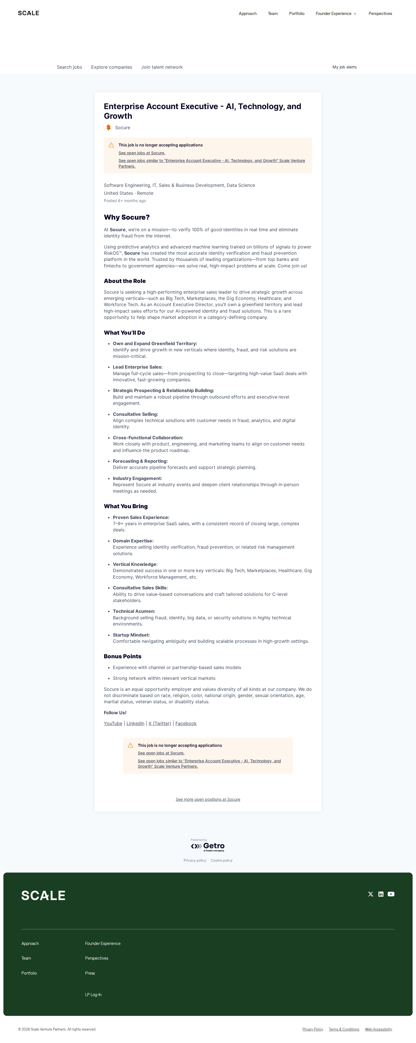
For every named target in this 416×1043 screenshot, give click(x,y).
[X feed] (370, 895)
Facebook (186, 723)
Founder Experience (103, 943)
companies (111, 67)
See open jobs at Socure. (142, 152)
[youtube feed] (391, 895)
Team (273, 13)
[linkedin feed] (381, 895)
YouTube (113, 723)
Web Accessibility (378, 1029)
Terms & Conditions (344, 1029)
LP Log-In (93, 994)
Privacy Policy (313, 1029)
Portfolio (297, 13)
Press (90, 973)
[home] (28, 13)
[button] (336, 13)
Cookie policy (222, 860)
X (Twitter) (160, 723)
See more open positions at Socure (208, 799)
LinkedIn (135, 723)
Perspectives (380, 13)
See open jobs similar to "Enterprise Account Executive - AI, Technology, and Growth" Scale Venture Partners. (212, 163)
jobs (69, 67)
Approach (248, 13)
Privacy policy (195, 860)
